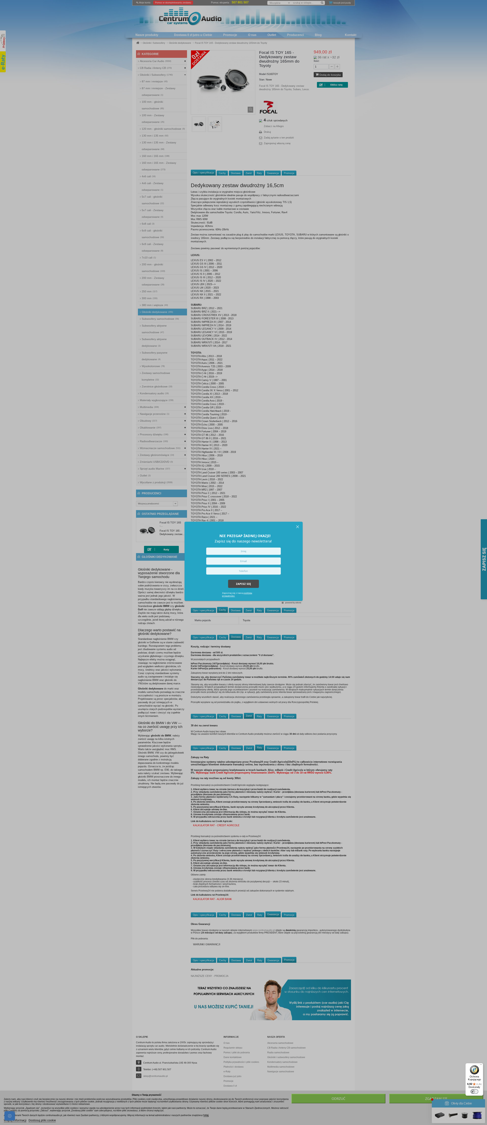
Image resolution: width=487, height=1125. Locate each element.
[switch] (474, 1091)
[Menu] (481, 1065)
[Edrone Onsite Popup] (243, 562)
